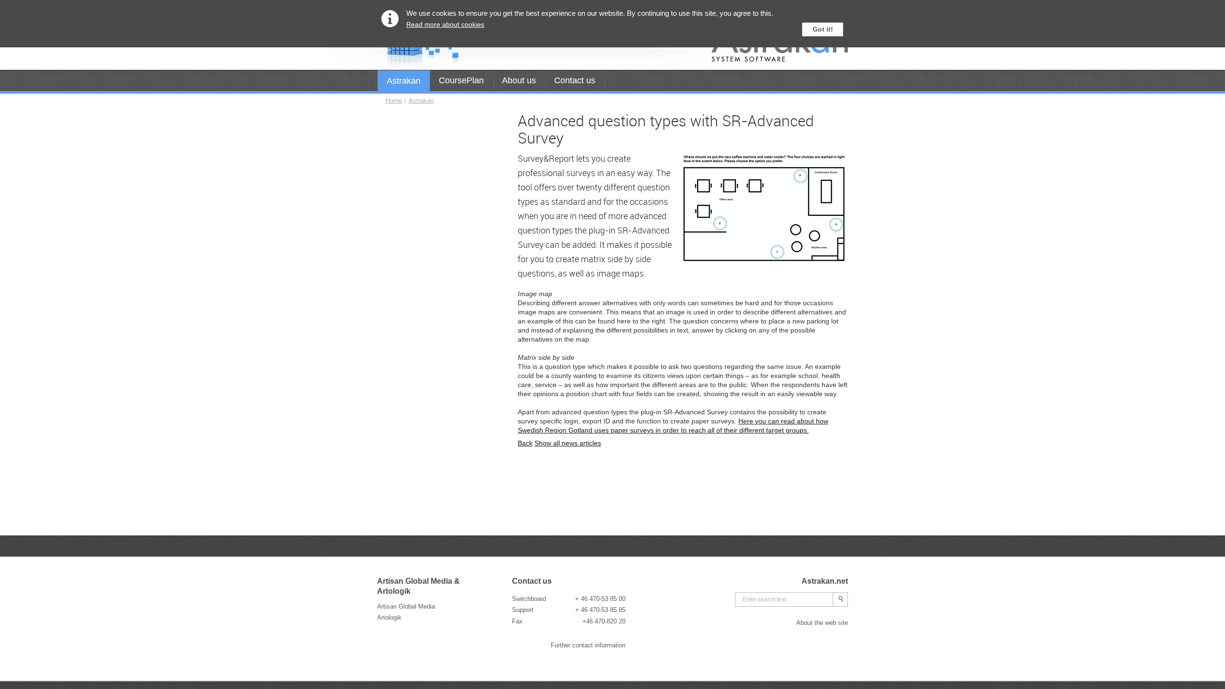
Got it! (823, 29)
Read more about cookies (445, 24)
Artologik (389, 617)
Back (525, 443)
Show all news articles (568, 443)
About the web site (822, 622)
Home (394, 100)
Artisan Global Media (406, 606)
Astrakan (421, 100)
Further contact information (588, 645)
